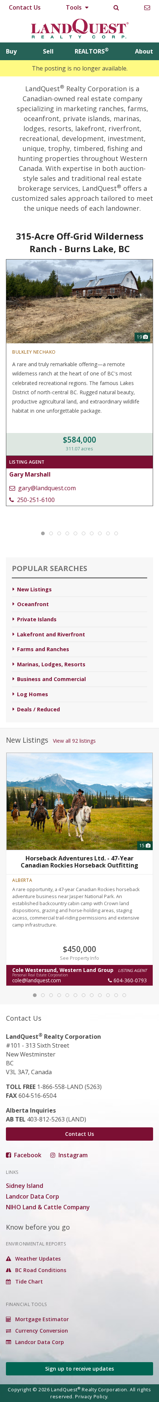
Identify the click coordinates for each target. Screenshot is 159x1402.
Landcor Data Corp (32, 1196)
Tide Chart (28, 1281)
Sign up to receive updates (79, 1368)
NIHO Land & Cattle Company (48, 1207)
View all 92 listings (74, 740)
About (144, 51)
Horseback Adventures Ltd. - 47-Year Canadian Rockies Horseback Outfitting (79, 862)
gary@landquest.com (46, 488)
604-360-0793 (129, 980)
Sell (48, 51)
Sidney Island (24, 1186)
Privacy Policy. (92, 1396)
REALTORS (92, 51)
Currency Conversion (41, 1330)
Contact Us (25, 7)
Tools (74, 7)
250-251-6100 (35, 500)
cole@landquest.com (36, 980)
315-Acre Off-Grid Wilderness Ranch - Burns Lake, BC (79, 242)
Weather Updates (37, 1258)
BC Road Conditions (40, 1270)
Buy (11, 51)
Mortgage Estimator (41, 1319)
